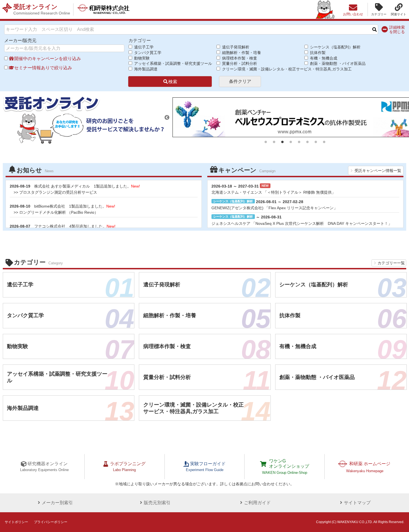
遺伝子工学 (143, 47)
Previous (167, 117)
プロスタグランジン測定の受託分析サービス (58, 192)
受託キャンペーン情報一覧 (377, 170)
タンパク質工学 (147, 52)
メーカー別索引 (57, 502)
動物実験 (141, 58)
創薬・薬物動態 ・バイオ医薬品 (337, 63)
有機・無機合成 (323, 58)
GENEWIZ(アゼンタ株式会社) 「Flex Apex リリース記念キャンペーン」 (274, 208)
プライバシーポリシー (50, 522)
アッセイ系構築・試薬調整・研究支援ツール (172, 63)
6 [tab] (307, 142)
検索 (172, 81)
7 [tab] (316, 142)
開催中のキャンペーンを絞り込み (47, 58)
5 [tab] (299, 142)
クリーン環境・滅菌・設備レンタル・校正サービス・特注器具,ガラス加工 (263, 69)
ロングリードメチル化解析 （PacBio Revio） (58, 212)
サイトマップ (357, 502)
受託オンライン (41, 9)
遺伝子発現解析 (235, 47)
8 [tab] (324, 142)
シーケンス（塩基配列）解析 (335, 47)
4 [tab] (291, 142)
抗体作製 (317, 52)
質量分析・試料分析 (239, 63)
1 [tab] (265, 142)
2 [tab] (274, 142)
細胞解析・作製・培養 (241, 52)
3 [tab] (282, 142)
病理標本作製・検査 (239, 58)
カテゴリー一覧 (391, 263)
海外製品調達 (145, 69)
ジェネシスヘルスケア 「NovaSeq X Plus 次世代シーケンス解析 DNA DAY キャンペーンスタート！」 (301, 223)
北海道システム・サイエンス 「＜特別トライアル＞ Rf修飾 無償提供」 (273, 192)
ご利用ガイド (257, 502)
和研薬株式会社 (103, 9)
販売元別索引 (157, 502)
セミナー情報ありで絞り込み (43, 67)
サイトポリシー (16, 522)
